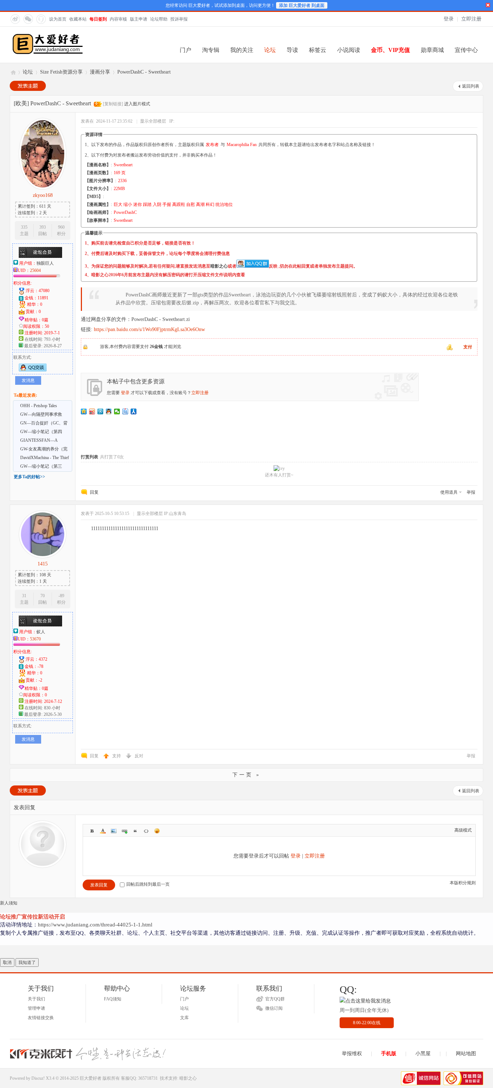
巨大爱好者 (13, 72)
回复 (94, 492)
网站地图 (466, 1053)
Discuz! (38, 1078)
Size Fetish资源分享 (61, 72)
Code (146, 830)
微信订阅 (274, 1008)
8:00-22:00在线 (366, 1022)
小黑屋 (423, 1053)
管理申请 (36, 1008)
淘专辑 (210, 50)
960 (61, 227)
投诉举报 (179, 19)
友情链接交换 (41, 1017)
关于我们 (36, 998)
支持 (117, 755)
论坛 (270, 50)
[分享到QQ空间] (84, 411)
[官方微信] (28, 19)
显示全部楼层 (153, 121)
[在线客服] (41, 19)
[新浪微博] (15, 19)
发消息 (28, 380)
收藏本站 (78, 19)
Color (102, 830)
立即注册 (471, 19)
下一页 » (246, 775)
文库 (184, 1017)
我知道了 (27, 962)
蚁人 (40, 631)
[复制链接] (113, 103)
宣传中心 (466, 50)
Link (124, 830)
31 (24, 595)
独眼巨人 (45, 263)
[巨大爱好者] (48, 53)
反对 (139, 755)
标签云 (317, 50)
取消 (7, 962)
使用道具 (449, 492)
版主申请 (138, 19)
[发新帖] (28, 86)
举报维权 (352, 1053)
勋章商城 (432, 50)
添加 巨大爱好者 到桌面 (301, 5)
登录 (449, 19)
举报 (471, 492)
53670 (35, 639)
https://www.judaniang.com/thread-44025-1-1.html (95, 925)
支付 (467, 346)
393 (42, 227)
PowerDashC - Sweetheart (144, 72)
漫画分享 (100, 72)
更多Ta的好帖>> (29, 476)
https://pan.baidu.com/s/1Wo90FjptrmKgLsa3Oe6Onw (149, 329)
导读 (292, 50)
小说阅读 (348, 50)
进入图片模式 (137, 103)
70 (42, 595)
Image (113, 830)
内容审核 (118, 19)
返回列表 (470, 86)
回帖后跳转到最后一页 (148, 884)
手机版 (388, 1053)
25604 (35, 270)
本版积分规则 (463, 882)
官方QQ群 (275, 998)
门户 (185, 50)
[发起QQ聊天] (33, 370)
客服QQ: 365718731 (139, 1078)
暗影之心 (219, 266)
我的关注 (241, 50)
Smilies (157, 830)
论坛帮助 (158, 19)
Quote (135, 830)
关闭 (488, 5)
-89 (61, 595)
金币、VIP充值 (390, 50)
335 (24, 227)
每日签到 (98, 19)
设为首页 (57, 19)
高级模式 (463, 830)
